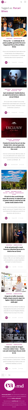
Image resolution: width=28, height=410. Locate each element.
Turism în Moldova (19, 192)
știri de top (11, 192)
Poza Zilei (5, 192)
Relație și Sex (14, 90)
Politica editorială (16, 398)
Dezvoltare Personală (17, 89)
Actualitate (9, 139)
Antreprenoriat (16, 139)
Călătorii (7, 191)
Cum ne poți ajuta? (6, 394)
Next (9, 375)
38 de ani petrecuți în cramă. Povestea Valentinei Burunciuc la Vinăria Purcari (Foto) (14, 249)
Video (20, 90)
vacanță (14, 194)
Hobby (8, 90)
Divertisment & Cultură (14, 140)
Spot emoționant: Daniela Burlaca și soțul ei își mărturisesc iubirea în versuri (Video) (14, 95)
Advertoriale (9, 38)
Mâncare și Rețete (18, 38)
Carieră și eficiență (17, 245)
